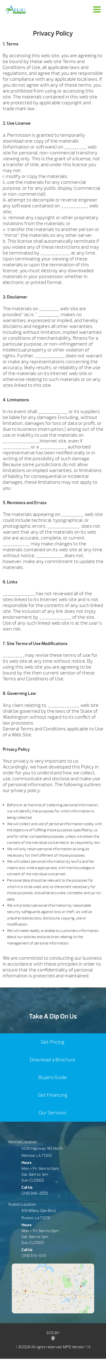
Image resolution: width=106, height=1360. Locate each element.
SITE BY (53, 1333)
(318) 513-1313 (33, 1255)
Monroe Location (22, 1142)
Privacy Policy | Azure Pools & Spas (15, 9)
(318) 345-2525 (34, 1193)
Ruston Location (22, 1204)
